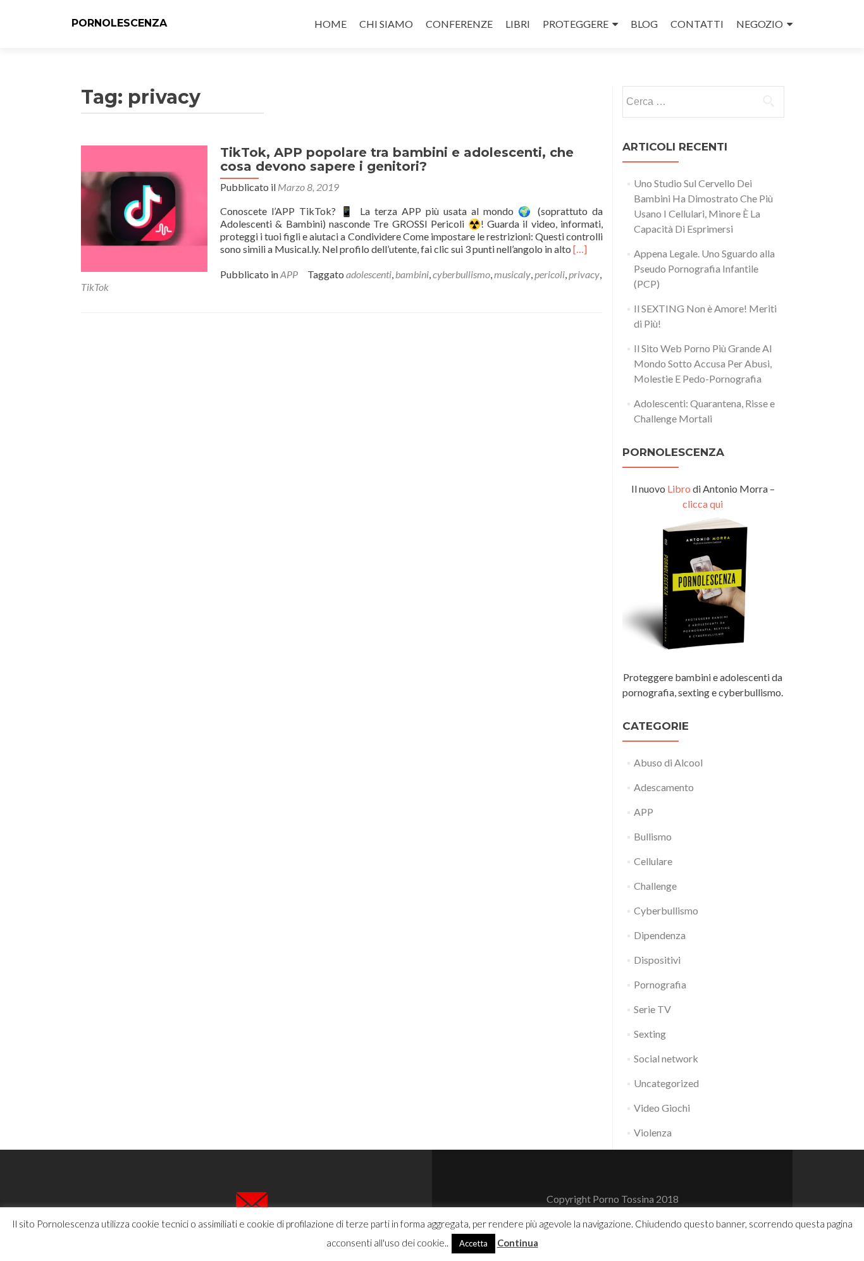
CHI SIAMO (386, 24)
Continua (517, 1242)
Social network (666, 1058)
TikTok (95, 287)
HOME (330, 24)
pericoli (549, 274)
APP (289, 274)
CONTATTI (697, 24)
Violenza (653, 1132)
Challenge (655, 886)
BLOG (644, 24)
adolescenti (369, 274)
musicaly (512, 274)
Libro (679, 489)
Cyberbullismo (666, 910)
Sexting (650, 1034)
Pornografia (660, 984)
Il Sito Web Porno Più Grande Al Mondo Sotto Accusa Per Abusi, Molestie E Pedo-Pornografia (703, 363)
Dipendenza (660, 935)
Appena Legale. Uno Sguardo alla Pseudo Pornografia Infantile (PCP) (704, 268)
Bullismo (653, 836)
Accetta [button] (473, 1243)
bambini (412, 274)
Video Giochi (662, 1108)
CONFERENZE (459, 24)
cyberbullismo (461, 274)
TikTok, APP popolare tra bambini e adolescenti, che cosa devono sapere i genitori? (397, 159)
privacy (584, 274)
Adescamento (664, 787)
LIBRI (517, 24)
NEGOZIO (759, 24)
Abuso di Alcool (668, 762)
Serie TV (652, 1009)
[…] (580, 249)
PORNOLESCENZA (119, 23)
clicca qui (702, 504)
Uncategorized (666, 1083)
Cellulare (653, 861)
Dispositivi (657, 960)
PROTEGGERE (575, 24)
